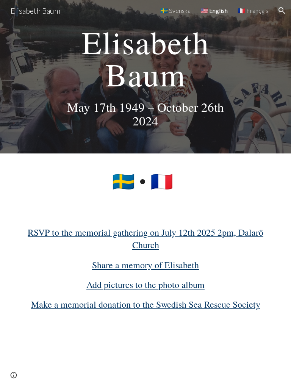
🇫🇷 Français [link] (253, 10)
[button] (282, 11)
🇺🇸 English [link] (214, 10)
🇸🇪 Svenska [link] (175, 10)
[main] (145, 77)
